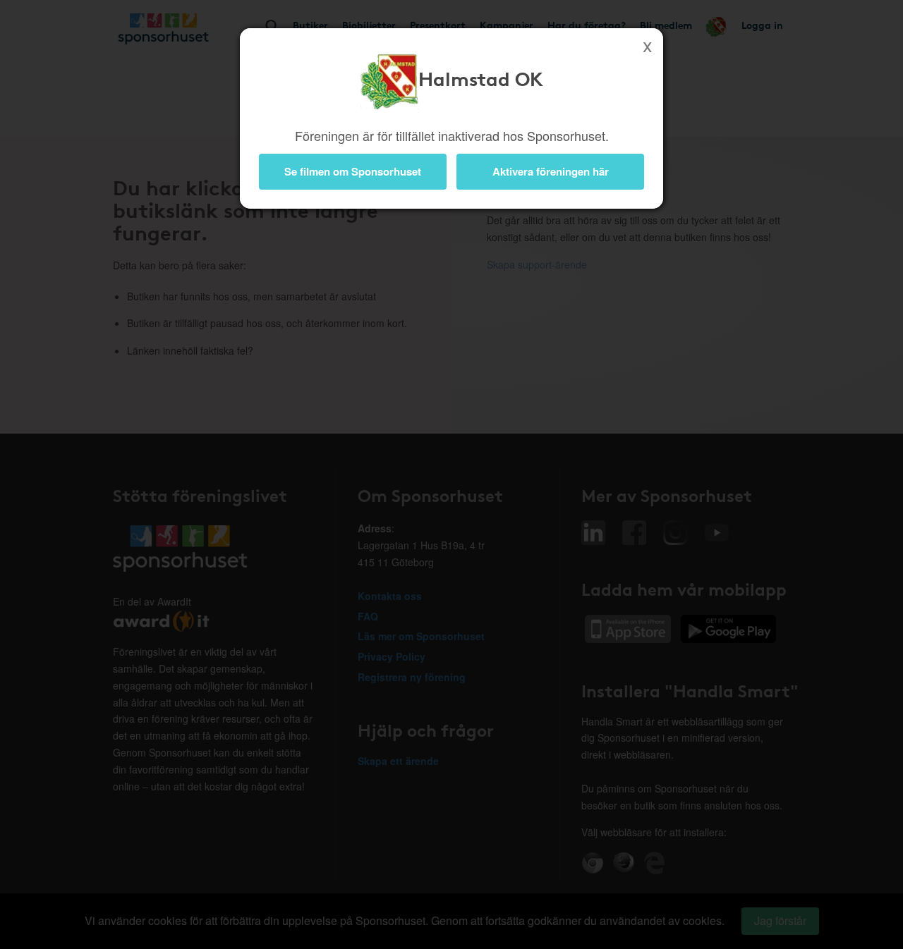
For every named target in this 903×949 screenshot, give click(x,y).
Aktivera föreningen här (550, 171)
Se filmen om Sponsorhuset (352, 171)
